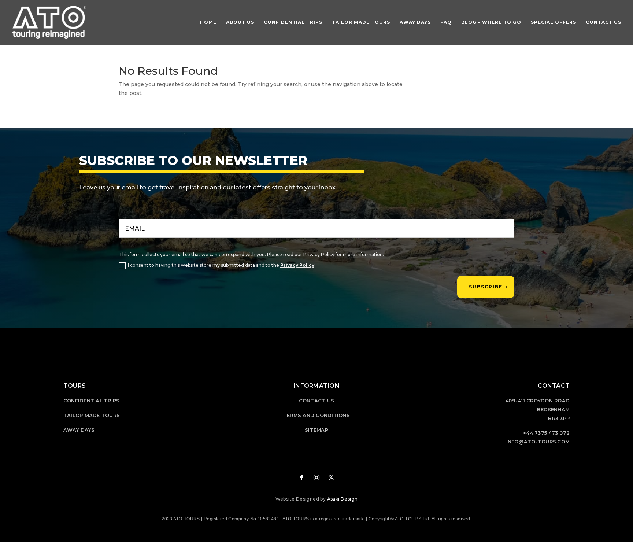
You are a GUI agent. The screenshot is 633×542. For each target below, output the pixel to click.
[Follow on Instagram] (316, 477)
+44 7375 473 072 (546, 433)
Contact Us (603, 22)
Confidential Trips (293, 22)
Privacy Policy (297, 265)
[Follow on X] (331, 477)
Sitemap (316, 430)
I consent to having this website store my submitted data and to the (221, 265)
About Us (240, 22)
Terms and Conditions (316, 415)
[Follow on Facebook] (302, 477)
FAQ (446, 22)
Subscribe (486, 287)
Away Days (415, 22)
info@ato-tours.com (538, 442)
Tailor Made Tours (361, 22)
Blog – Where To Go (491, 22)
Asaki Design (342, 499)
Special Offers (553, 22)
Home (208, 22)
